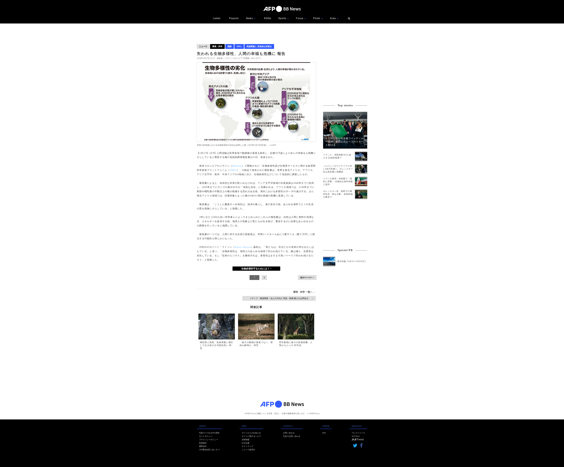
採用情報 (245, 440)
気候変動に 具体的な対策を (259, 46)
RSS (324, 433)
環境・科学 (217, 46)
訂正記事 (245, 443)
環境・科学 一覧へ (304, 292)
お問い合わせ (288, 433)
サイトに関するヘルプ (251, 436)
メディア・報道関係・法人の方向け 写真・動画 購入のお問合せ (281, 298)
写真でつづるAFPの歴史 (209, 433)
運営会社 (203, 446)
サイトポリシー (205, 436)
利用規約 (203, 443)
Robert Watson (243, 247)
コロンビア (255, 58)
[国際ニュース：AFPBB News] (282, 9)
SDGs (267, 18)
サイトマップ (247, 446)
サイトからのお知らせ (251, 433)
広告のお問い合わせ (291, 436)
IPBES (233, 170)
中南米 (246, 58)
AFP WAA (356, 436)
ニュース (203, 46)
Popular (234, 18)
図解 (230, 46)
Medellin (237, 166)
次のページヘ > (307, 277)
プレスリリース (358, 433)
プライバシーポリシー (208, 440)
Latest (216, 18)
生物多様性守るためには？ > (256, 268)
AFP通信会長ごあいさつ (209, 450)
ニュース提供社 (248, 450)
